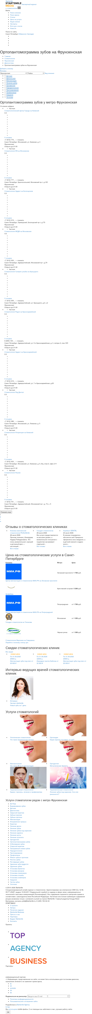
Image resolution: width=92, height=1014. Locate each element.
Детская (9, 76)
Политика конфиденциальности (21, 999)
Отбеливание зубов (17, 844)
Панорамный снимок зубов (20, 848)
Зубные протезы (16, 817)
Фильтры (3, 71)
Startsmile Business (17, 912)
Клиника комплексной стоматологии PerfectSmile (20, 531)
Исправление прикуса (18, 821)
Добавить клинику (6, 68)
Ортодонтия (10, 85)
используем (13, 1009)
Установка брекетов (17, 868)
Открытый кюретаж (17, 846)
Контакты (13, 921)
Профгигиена (11, 92)
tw (11, 992)
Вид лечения (49, 73)
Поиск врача (14, 15)
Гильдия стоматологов (45, 530)
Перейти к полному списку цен (17, 642)
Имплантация (11, 80)
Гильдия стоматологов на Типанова (19, 622)
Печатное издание (17, 910)
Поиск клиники (15, 13)
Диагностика (10, 78)
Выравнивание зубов (17, 806)
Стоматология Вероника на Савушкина (20, 640)
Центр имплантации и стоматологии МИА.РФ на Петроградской (29, 612)
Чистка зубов (15, 882)
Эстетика (9, 97)
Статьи (12, 17)
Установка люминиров (18, 873)
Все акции (9, 652)
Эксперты (13, 24)
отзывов (8, 137)
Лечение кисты (15, 835)
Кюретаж (13, 824)
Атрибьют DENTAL (70, 530)
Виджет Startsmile (16, 919)
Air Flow (13, 804)
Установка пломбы (17, 875)
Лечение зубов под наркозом (20, 830)
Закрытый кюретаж (17, 813)
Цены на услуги (16, 19)
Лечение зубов (11, 83)
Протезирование (12, 90)
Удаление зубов (16, 866)
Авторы (12, 908)
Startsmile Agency (23, 1004)
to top (8, 1007)
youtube (13, 988)
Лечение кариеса (16, 833)
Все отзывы (14, 548)
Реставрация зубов (17, 862)
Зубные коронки (16, 815)
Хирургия (9, 94)
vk (11, 986)
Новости (13, 28)
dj (10, 983)
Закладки (30, 34)
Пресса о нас (15, 914)
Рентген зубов (15, 859)
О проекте (14, 905)
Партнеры (14, 916)
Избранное (23, 34)
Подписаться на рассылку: (16, 996)
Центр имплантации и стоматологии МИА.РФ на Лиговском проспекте (31, 581)
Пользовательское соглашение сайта (23, 1001)
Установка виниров (17, 871)
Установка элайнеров (18, 877)
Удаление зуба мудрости (19, 864)
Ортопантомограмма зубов (20, 842)
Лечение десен (15, 826)
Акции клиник (15, 21)
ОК (8, 1012)
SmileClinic (9, 594)
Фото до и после (16, 26)
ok (11, 990)
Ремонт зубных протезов (19, 857)
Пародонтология (12, 87)
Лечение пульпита (17, 837)
